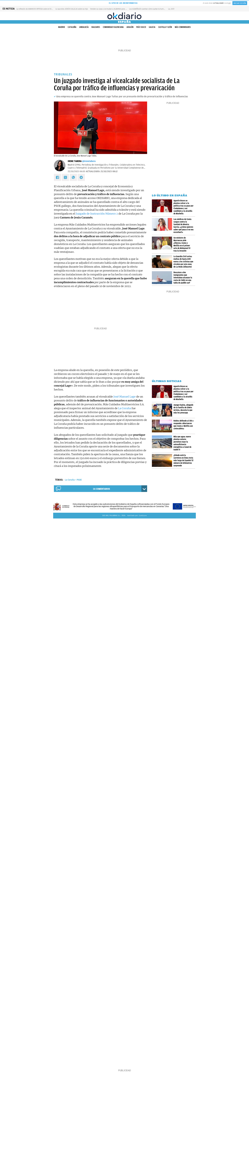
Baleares (96, 27)
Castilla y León (165, 27)
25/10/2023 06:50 (76, 171)
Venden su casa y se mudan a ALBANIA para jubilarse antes (113, 9)
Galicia (152, 27)
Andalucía (84, 27)
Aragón (130, 27)
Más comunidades (183, 27)
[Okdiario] (124, 15)
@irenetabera (89, 161)
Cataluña (72, 27)
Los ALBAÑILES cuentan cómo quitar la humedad (148, 9)
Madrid (61, 27)
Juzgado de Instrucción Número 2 (97, 213)
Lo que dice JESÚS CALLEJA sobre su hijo (71, 9)
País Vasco (141, 27)
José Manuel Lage (124, 396)
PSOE (79, 480)
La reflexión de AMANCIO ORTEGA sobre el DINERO (36, 9)
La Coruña (124, 408)
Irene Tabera (75, 161)
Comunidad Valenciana (113, 27)
